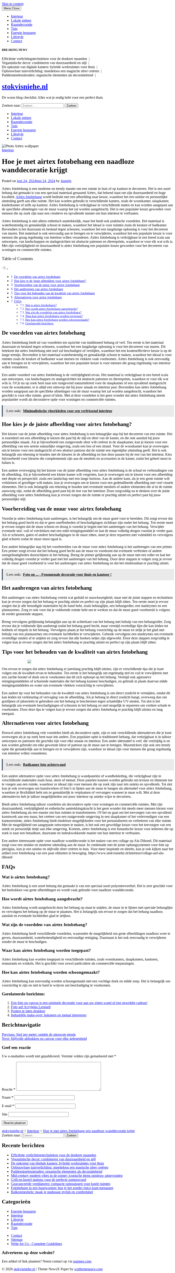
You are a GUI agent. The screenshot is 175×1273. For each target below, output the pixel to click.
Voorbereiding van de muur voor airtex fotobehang (47, 285)
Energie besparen (23, 33)
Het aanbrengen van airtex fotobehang (38, 289)
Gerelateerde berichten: (39, 323)
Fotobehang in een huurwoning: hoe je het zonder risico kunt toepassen (62, 1188)
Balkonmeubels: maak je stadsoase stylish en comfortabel (52, 1192)
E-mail (8, 1106)
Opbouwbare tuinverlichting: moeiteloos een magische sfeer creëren (59, 1167)
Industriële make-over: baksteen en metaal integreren (48, 1015)
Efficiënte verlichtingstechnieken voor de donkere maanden (53, 1155)
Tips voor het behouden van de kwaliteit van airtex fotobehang (54, 293)
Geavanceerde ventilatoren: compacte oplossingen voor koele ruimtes (60, 1184)
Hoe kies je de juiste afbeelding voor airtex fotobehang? (50, 281)
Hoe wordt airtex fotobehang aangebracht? (51, 308)
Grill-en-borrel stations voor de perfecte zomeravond (48, 1180)
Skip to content (12, 4)
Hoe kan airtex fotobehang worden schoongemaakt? (57, 319)
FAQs (17, 301)
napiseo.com (82, 1261)
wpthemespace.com (88, 1269)
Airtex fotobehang (29, 197)
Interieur (17, 16)
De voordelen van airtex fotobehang (37, 277)
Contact (16, 41)
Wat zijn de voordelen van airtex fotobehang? (53, 312)
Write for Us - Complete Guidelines (36, 1244)
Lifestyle (17, 37)
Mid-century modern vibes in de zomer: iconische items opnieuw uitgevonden (67, 1175)
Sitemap (17, 1240)
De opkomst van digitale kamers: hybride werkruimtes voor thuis (57, 1163)
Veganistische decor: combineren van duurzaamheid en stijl (53, 1159)
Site (4, 1114)
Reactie (8, 1089)
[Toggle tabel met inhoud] (5, 269)
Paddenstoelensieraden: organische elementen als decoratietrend (56, 1171)
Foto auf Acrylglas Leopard (31, 1007)
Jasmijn (66, 181)
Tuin (14, 29)
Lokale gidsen (21, 20)
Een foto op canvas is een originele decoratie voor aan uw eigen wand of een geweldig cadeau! (79, 1003)
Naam (7, 1097)
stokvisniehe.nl (25, 86)
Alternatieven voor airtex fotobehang (38, 297)
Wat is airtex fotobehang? (41, 305)
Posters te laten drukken (28, 1011)
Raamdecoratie (21, 24)
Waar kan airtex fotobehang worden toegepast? (54, 316)
